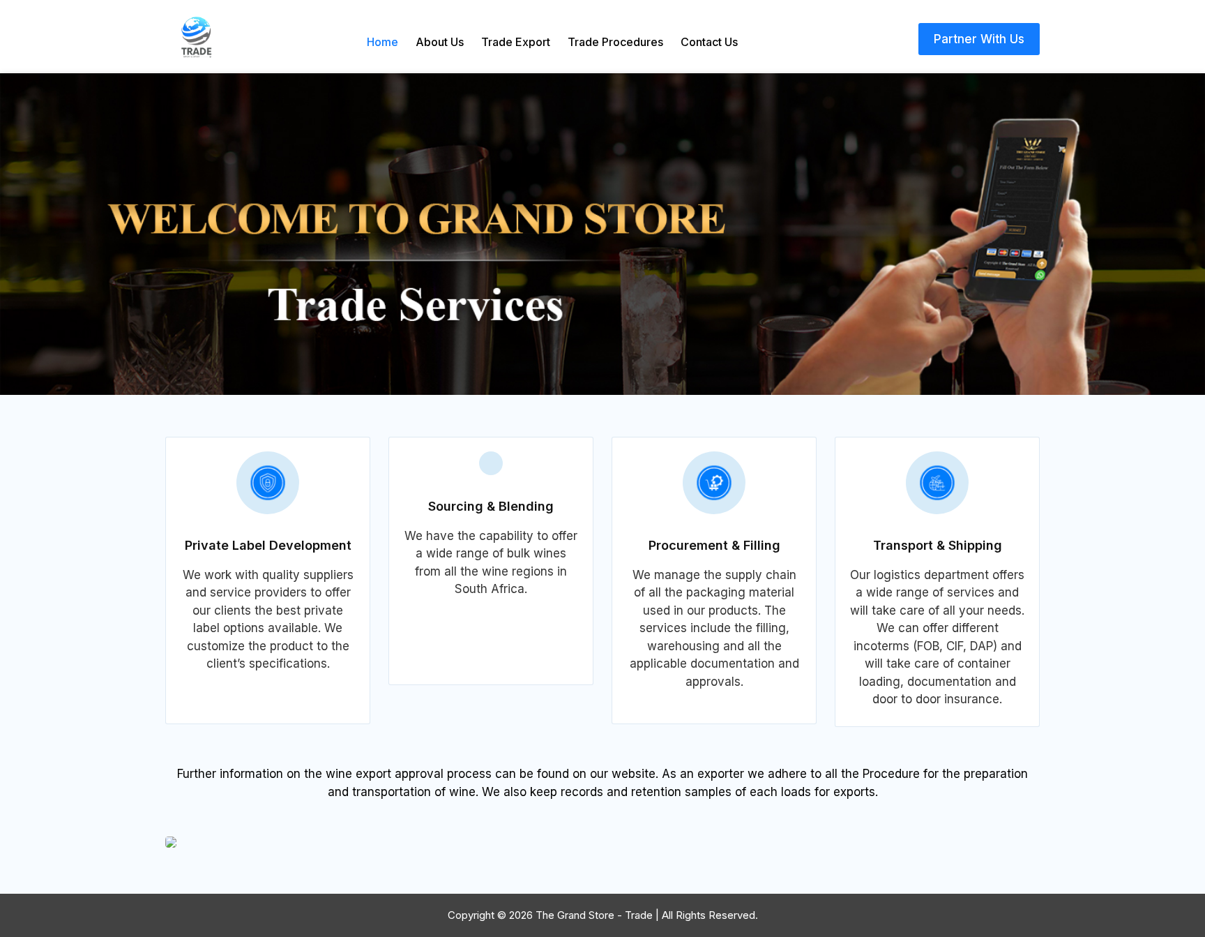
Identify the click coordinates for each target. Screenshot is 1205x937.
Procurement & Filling (714, 545)
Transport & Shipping (937, 545)
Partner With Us (979, 39)
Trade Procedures (615, 42)
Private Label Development (268, 545)
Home (382, 42)
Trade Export (515, 42)
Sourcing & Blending (491, 506)
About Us (440, 42)
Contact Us (709, 42)
